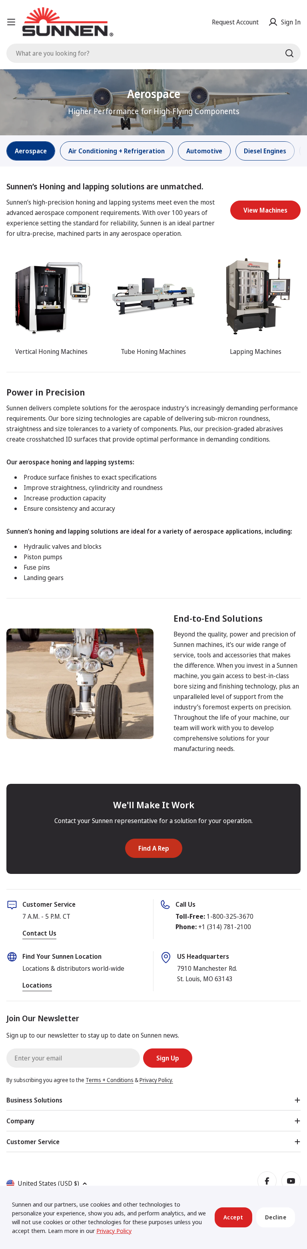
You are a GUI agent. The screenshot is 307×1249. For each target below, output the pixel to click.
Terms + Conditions (110, 1080)
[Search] (289, 53)
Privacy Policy (114, 1231)
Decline (276, 1217)
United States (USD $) (48, 1183)
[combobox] (153, 53)
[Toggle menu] (11, 22)
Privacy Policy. (156, 1080)
